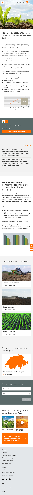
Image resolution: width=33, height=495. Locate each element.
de (18, 2)
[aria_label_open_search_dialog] (23, 2)
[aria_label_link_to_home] (2, 2)
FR (5, 492)
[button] (22, 423)
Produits (4, 450)
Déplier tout (27, 145)
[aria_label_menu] (30, 2)
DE (3, 492)
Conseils (4, 452)
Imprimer (4, 470)
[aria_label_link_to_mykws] (27, 2)
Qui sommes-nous (7, 460)
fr (20, 2)
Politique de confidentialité (8, 472)
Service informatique (8, 458)
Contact (4, 467)
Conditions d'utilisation (7, 475)
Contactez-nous (6, 463)
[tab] (16, 152)
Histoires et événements (9, 455)
